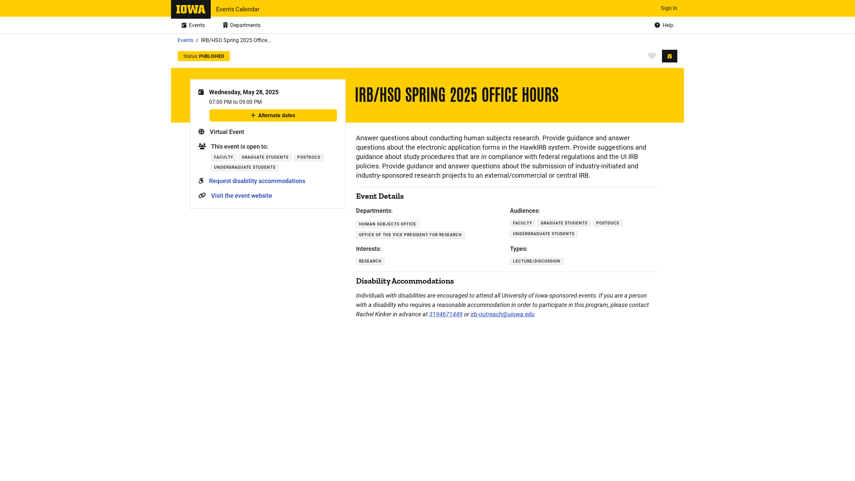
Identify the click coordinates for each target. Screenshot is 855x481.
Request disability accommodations (257, 180)
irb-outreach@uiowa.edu (503, 314)
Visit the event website (241, 195)
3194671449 (446, 314)
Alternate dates (276, 117)
